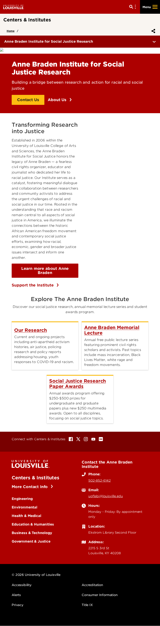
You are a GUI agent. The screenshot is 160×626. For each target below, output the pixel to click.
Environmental (24, 507)
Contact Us (28, 100)
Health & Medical (26, 516)
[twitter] (78, 439)
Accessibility (21, 585)
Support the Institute (33, 285)
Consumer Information (100, 595)
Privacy (17, 605)
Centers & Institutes (35, 477)
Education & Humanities (33, 524)
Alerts (16, 595)
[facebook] (71, 439)
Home (10, 30)
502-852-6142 (99, 480)
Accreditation (92, 585)
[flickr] (101, 439)
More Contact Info (30, 487)
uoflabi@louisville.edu (105, 496)
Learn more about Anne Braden (45, 270)
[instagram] (86, 439)
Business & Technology (32, 533)
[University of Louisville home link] (13, 7)
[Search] (133, 7)
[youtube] (93, 439)
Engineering (22, 499)
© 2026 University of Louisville (36, 575)
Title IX (87, 605)
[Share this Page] (152, 31)
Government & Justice (31, 541)
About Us (58, 100)
